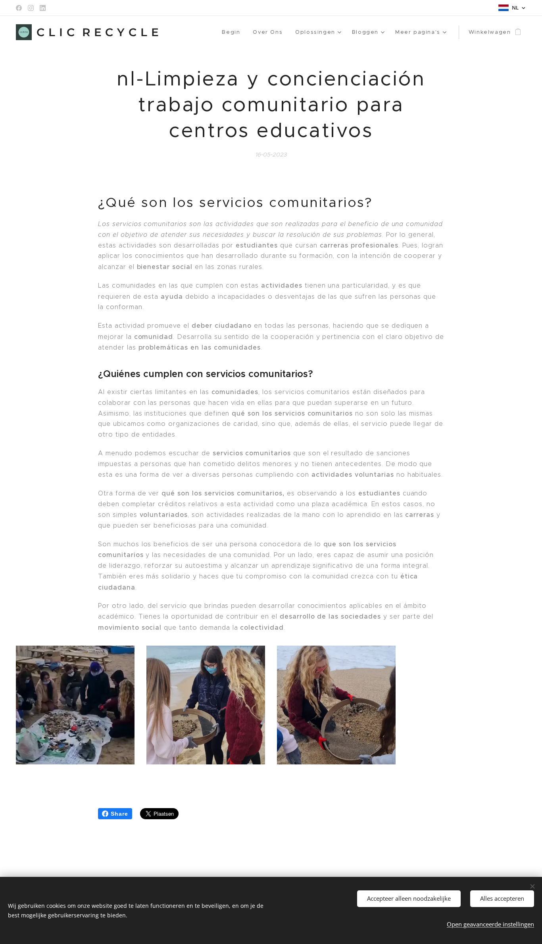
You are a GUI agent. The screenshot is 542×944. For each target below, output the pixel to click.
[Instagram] (31, 8)
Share (119, 814)
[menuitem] (233, 32)
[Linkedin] (43, 8)
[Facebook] (19, 8)
